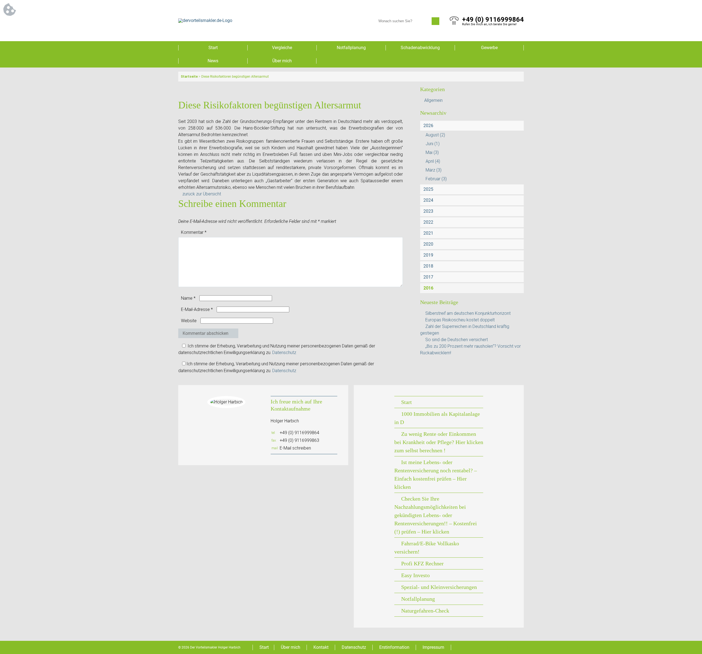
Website (189, 320)
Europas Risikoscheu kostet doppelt (460, 319)
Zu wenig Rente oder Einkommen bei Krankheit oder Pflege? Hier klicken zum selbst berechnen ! (438, 442)
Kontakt (321, 647)
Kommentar (193, 232)
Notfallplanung (351, 47)
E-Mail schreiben (295, 448)
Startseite (189, 76)
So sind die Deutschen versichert (456, 339)
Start (213, 47)
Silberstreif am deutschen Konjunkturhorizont (468, 313)
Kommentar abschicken (205, 333)
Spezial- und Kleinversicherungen (439, 587)
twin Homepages (511, 647)
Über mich (282, 60)
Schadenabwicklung (420, 47)
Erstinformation (394, 647)
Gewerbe (489, 47)
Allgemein (433, 100)
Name (188, 298)
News (213, 60)
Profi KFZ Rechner (422, 563)
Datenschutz (284, 352)
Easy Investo (415, 575)
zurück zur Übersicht (201, 194)
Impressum (433, 647)
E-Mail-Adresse (197, 309)
